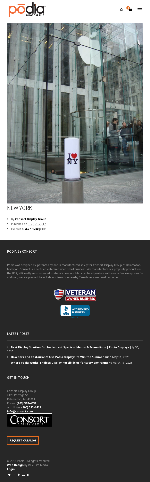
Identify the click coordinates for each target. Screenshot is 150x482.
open (140, 9)
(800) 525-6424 (31, 407)
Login (11, 469)
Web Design (15, 465)
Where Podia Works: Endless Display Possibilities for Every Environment (61, 362)
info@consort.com (20, 411)
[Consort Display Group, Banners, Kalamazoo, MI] (75, 311)
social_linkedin (23, 475)
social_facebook (14, 475)
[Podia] (26, 10)
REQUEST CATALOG (23, 440)
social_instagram (28, 475)
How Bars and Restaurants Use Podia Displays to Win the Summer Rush (61, 357)
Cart (128, 8)
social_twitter (9, 475)
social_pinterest (18, 475)
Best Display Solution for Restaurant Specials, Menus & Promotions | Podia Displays (70, 347)
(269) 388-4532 (26, 403)
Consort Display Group (30, 219)
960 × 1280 (31, 229)
